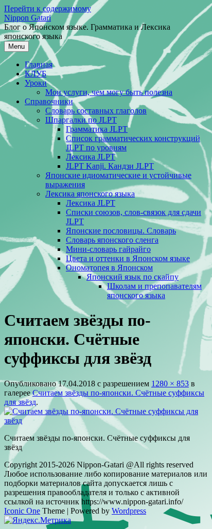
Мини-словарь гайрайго (108, 249)
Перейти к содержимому (47, 8)
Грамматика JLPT (97, 129)
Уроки (36, 83)
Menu (16, 46)
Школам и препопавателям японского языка (154, 291)
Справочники (49, 101)
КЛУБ (35, 73)
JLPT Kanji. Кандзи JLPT (110, 166)
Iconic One (22, 510)
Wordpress (129, 510)
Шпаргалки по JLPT (81, 119)
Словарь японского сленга (112, 240)
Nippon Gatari (27, 17)
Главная (38, 64)
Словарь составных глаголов (96, 110)
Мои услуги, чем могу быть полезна (108, 92)
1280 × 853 (170, 383)
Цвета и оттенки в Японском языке (128, 258)
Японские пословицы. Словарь (121, 230)
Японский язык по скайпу (132, 276)
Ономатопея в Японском (109, 267)
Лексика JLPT (90, 156)
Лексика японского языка (90, 193)
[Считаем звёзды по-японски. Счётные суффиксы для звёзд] (106, 420)
